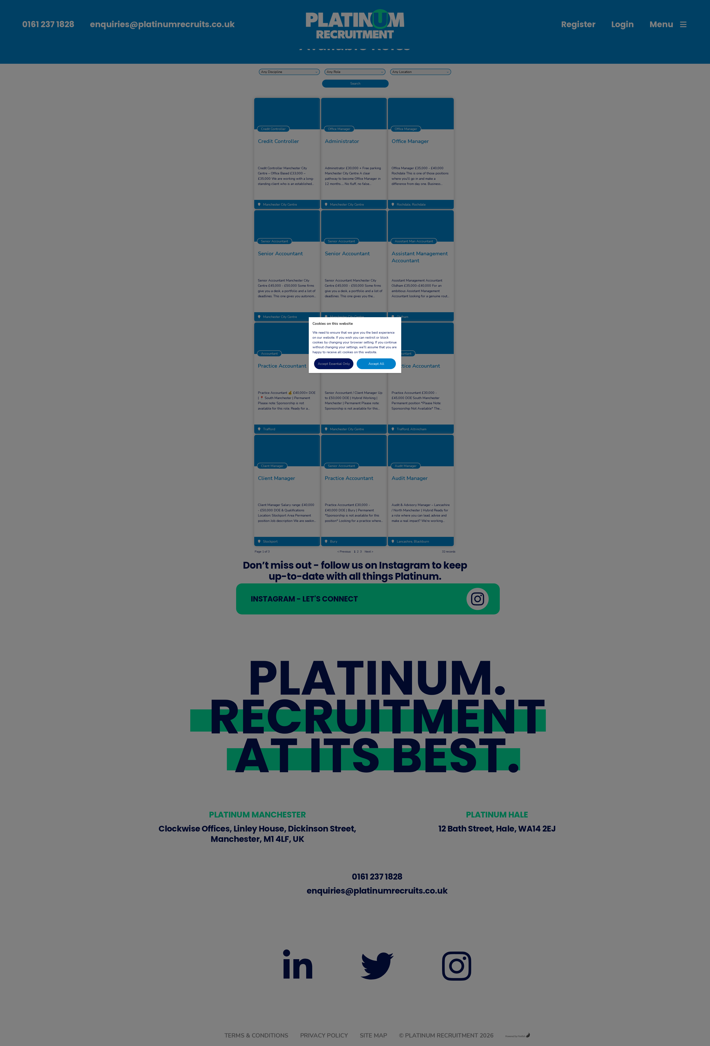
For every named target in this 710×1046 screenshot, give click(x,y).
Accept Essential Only (334, 364)
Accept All (376, 364)
